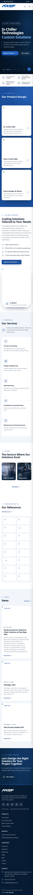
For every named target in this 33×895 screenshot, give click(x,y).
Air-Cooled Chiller (7, 820)
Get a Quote (25, 53)
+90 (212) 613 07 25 (8, 1)
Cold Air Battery (6, 826)
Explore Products (9, 53)
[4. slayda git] (15, 69)
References (5, 852)
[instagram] (12, 804)
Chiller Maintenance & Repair (10, 837)
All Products (5, 101)
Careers (4, 860)
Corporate (5, 846)
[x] (7, 804)
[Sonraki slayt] (29, 69)
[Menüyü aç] (29, 6)
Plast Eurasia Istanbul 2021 (14, 727)
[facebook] (3, 804)
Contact (4, 863)
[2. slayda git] (11, 69)
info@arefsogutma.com (11, 882)
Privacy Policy (5, 809)
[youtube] (21, 804)
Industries (5, 849)
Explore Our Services (10, 262)
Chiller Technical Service (8, 835)
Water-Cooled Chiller (8, 823)
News (3, 855)
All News (26, 601)
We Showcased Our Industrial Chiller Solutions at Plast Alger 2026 (15, 632)
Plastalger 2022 (9, 685)
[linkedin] (16, 804)
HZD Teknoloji (10, 892)
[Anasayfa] (9, 6)
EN (28, 1)
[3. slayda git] (13, 69)
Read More (7, 655)
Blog (3, 858)
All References (6, 512)
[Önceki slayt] (24, 69)
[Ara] (25, 6)
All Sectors (15, 487)
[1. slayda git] (8, 69)
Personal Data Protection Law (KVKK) (19, 809)
